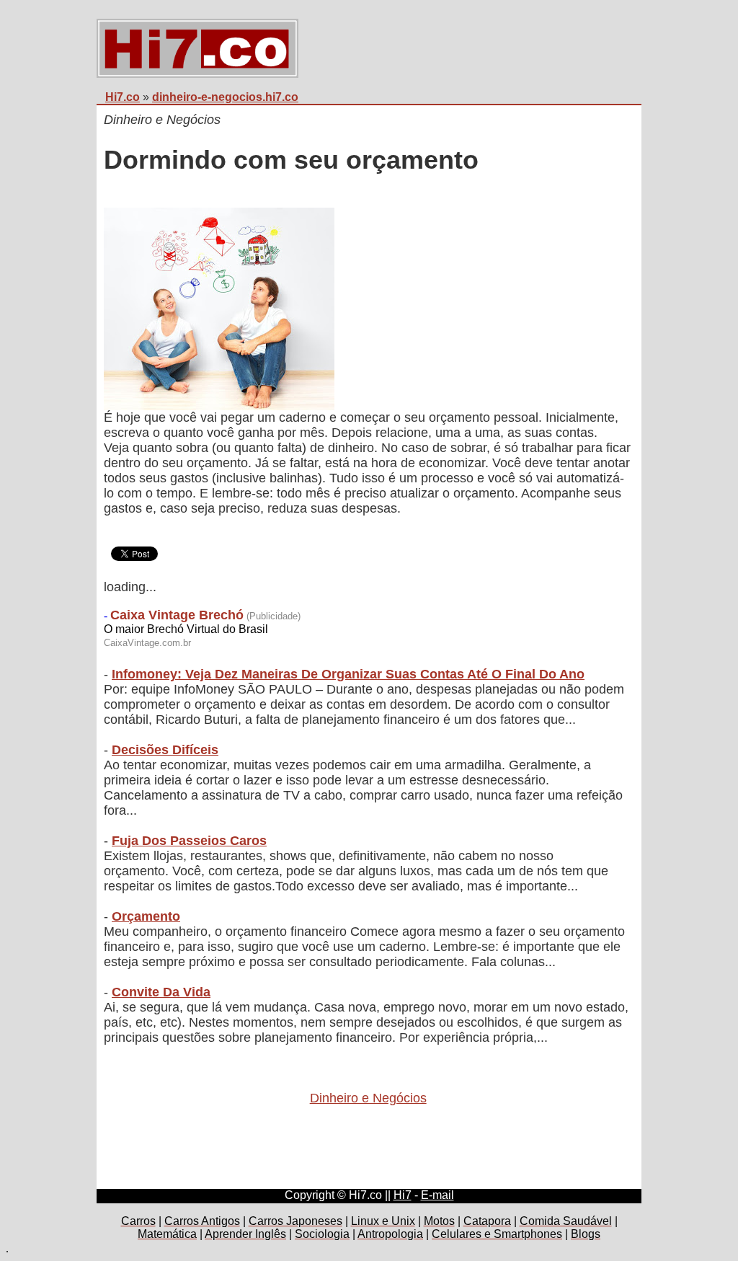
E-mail (437, 1195)
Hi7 (403, 1195)
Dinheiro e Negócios (368, 1098)
